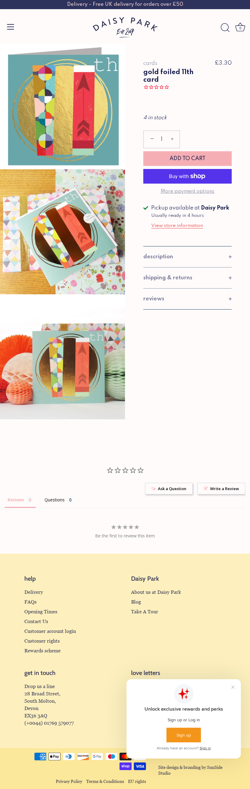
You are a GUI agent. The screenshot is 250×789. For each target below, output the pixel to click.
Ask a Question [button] (172, 488)
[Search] (225, 27)
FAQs (30, 602)
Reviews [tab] (16, 500)
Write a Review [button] (224, 488)
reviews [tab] (153, 299)
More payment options (187, 191)
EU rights (137, 781)
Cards (150, 63)
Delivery (33, 592)
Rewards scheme (42, 651)
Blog (136, 602)
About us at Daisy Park (156, 592)
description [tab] (158, 257)
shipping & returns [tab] (167, 278)
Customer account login (50, 631)
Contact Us (36, 621)
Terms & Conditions (105, 781)
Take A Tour (144, 612)
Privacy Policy (69, 781)
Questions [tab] (55, 500)
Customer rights (42, 641)
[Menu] (10, 27)
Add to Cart (187, 158)
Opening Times (40, 612)
